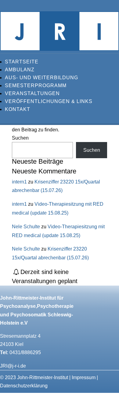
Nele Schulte (26, 226)
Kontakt (17, 109)
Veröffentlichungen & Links (48, 101)
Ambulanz (19, 69)
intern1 (19, 181)
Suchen (20, 138)
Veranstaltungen (32, 93)
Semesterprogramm (36, 85)
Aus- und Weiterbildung (41, 77)
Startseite (21, 61)
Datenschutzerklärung (24, 385)
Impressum (84, 377)
